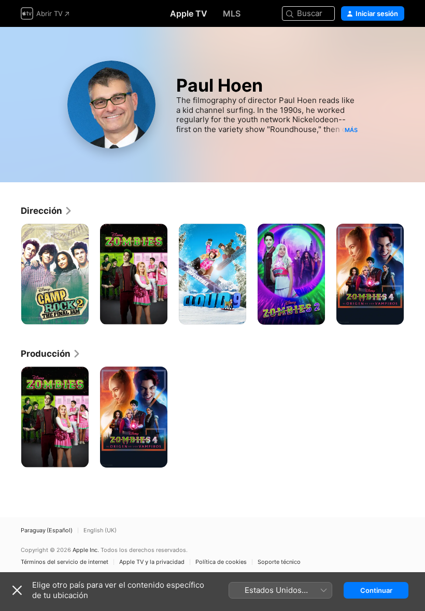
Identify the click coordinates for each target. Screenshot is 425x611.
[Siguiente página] (414, 274)
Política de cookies (221, 562)
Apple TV (188, 13)
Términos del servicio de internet (64, 562)
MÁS (351, 130)
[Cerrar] (17, 590)
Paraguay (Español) (47, 530)
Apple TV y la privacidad (152, 562)
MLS (231, 13)
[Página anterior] (10, 274)
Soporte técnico (279, 562)
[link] (47, 210)
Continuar (376, 590)
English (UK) (100, 530)
